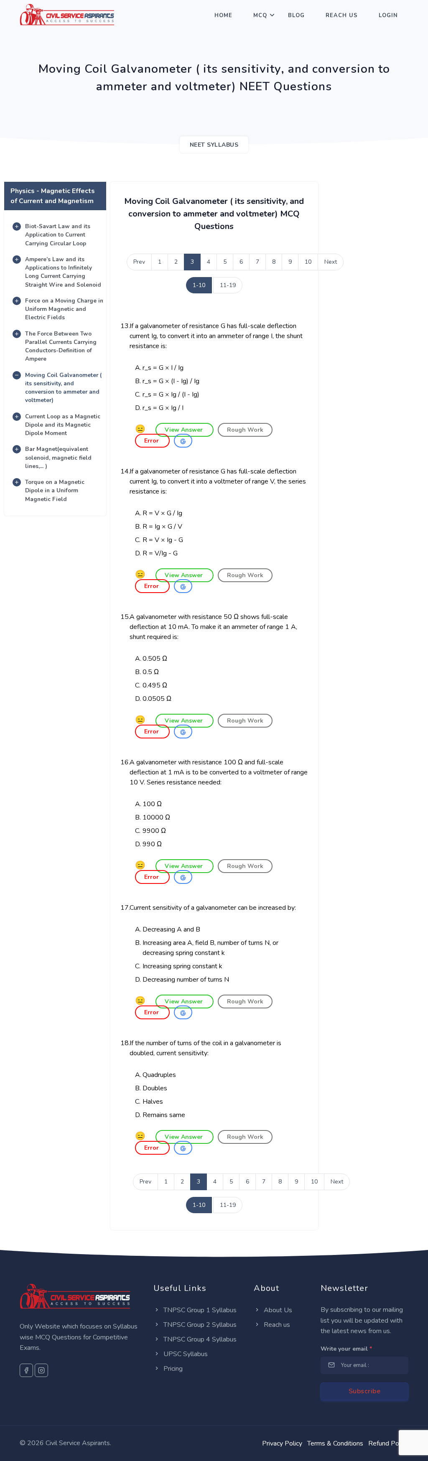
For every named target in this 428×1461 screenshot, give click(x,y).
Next (330, 262)
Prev (139, 262)
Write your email (346, 1349)
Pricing (172, 1368)
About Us (277, 1310)
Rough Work (245, 430)
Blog (296, 15)
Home (223, 15)
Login (388, 15)
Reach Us (342, 15)
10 (308, 262)
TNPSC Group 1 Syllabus (199, 1310)
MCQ (260, 15)
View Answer (184, 430)
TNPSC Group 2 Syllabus (199, 1324)
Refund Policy (388, 1443)
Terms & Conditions (335, 1443)
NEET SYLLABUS (214, 145)
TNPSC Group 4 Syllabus (199, 1339)
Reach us (276, 1324)
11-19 (228, 285)
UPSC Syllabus (185, 1354)
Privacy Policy (282, 1443)
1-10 (199, 285)
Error (152, 441)
